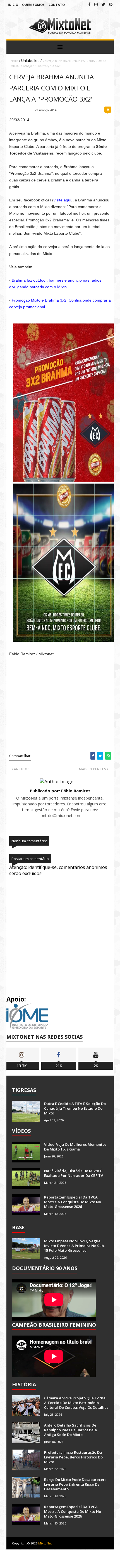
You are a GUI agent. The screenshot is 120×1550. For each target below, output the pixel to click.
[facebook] (89, 4)
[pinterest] (111, 4)
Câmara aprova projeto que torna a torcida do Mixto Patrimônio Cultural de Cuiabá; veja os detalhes (76, 1402)
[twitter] (103, 4)
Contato (57, 4)
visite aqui (62, 200)
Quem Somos (33, 4)
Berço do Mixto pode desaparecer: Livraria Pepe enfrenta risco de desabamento (74, 1484)
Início (13, 4)
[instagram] (96, 4)
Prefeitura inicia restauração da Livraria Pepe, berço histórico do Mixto (73, 1457)
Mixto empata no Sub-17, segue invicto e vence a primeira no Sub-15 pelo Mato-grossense (74, 1245)
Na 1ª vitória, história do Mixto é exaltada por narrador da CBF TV (73, 1173)
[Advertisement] (61, 705)
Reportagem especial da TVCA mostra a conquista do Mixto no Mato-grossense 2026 (72, 1202)
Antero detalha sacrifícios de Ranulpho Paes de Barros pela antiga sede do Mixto (70, 1430)
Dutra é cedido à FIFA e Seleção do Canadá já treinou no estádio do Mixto (75, 1108)
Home (14, 61)
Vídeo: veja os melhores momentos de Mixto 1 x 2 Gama (75, 1147)
